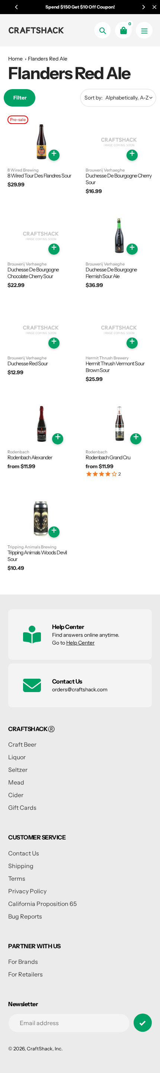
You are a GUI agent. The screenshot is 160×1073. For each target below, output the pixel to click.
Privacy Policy (27, 891)
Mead (16, 782)
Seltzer (18, 769)
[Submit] (143, 1023)
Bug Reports (25, 916)
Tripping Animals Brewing (32, 547)
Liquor (17, 757)
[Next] (143, 7)
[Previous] (16, 7)
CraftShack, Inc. (45, 1048)
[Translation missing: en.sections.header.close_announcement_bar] (154, 7)
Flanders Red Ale (47, 58)
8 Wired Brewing (23, 170)
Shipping (20, 866)
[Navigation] (144, 30)
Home (15, 58)
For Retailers (25, 974)
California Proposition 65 (42, 903)
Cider (15, 795)
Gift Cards (22, 807)
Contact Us (23, 853)
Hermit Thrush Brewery (107, 358)
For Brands (23, 961)
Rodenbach (18, 452)
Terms (16, 878)
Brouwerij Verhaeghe (105, 170)
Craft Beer (22, 744)
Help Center (80, 642)
